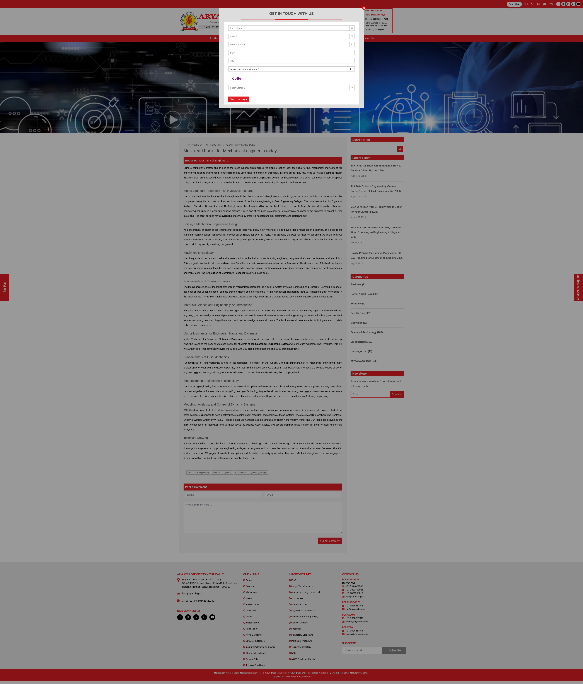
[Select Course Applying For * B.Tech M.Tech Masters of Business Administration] (291, 68)
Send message (238, 99)
